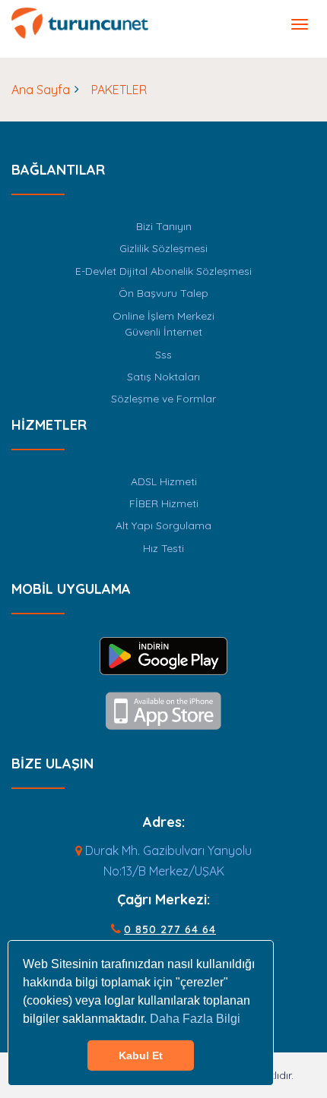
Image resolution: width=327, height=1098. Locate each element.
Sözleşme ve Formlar (163, 398)
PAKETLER (119, 89)
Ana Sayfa (40, 89)
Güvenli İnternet (163, 332)
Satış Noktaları (163, 376)
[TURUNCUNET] (79, 21)
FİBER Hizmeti (163, 503)
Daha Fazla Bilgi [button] (195, 1018)
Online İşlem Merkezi (163, 316)
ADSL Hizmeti (164, 481)
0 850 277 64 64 (170, 929)
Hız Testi (163, 548)
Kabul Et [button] (141, 1055)
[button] (300, 24)
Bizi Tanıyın (164, 226)
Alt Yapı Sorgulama (163, 525)
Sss (163, 354)
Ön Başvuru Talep (163, 293)
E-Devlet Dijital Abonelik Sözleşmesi (163, 271)
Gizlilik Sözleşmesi (163, 248)
